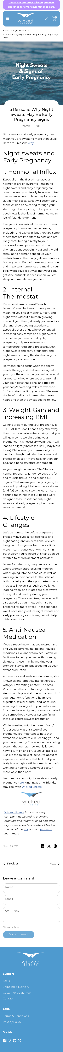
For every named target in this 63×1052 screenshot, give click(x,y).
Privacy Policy (12, 1022)
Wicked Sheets (32, 787)
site (26, 829)
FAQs (6, 981)
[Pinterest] (14, 1040)
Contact (8, 998)
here (21, 782)
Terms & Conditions (16, 1016)
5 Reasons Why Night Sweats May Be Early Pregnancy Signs (30, 36)
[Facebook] (4, 1040)
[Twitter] (19, 1040)
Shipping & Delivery (16, 987)
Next (53, 863)
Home (6, 30)
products (46, 829)
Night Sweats (19, 30)
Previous (12, 863)
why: (31, 143)
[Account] (47, 17)
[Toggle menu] (6, 18)
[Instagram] (9, 1040)
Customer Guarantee (17, 992)
